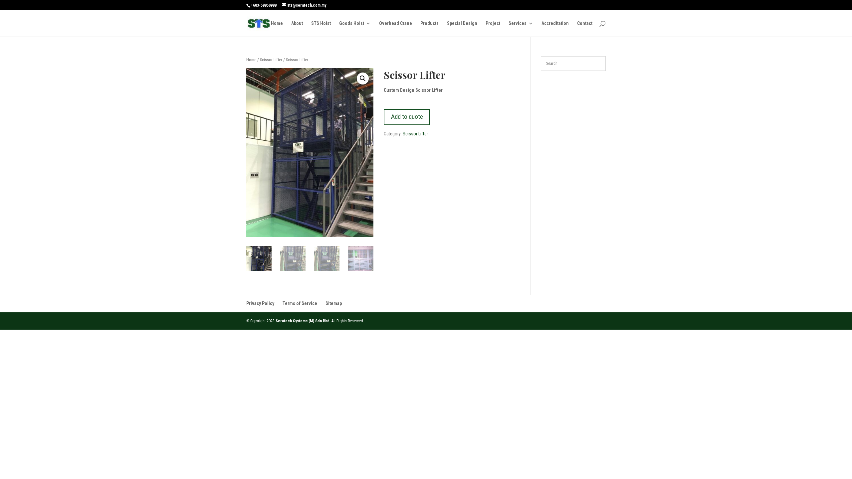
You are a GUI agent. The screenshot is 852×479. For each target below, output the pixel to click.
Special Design (462, 23)
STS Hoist (321, 23)
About (297, 23)
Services (518, 23)
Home (277, 23)
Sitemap (333, 303)
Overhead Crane (395, 23)
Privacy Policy (260, 303)
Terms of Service (300, 303)
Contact (584, 23)
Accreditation (555, 23)
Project (493, 23)
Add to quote (407, 116)
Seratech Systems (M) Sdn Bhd (302, 321)
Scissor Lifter (271, 59)
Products (429, 23)
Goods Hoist (351, 23)
